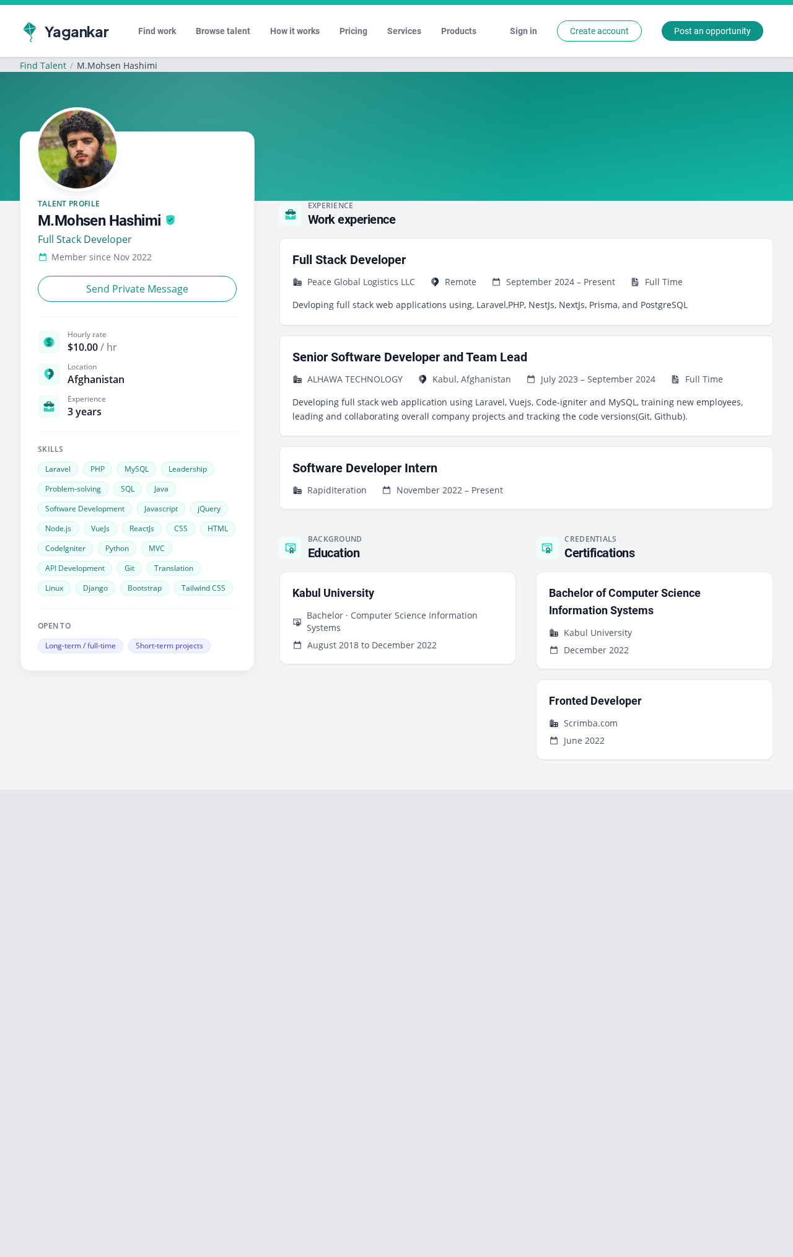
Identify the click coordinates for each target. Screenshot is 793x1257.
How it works (295, 31)
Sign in (523, 31)
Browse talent (223, 31)
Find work (157, 31)
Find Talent (43, 65)
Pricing (353, 31)
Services (404, 31)
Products (458, 31)
